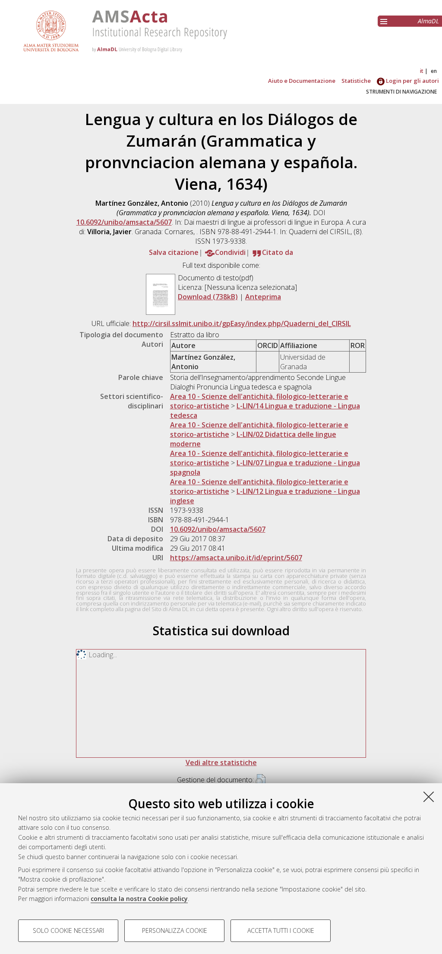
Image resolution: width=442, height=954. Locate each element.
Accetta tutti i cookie (280, 930)
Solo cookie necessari (68, 930)
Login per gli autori (412, 81)
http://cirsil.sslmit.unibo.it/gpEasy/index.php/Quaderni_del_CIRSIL (242, 323)
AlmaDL (428, 21)
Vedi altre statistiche (221, 762)
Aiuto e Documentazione (301, 81)
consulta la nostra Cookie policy (139, 898)
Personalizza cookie (174, 930)
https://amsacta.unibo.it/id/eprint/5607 (236, 557)
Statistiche (356, 81)
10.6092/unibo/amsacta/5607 (124, 222)
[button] (260, 780)
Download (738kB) (208, 296)
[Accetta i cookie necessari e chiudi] (429, 796)
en (434, 71)
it (421, 71)
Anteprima (263, 296)
